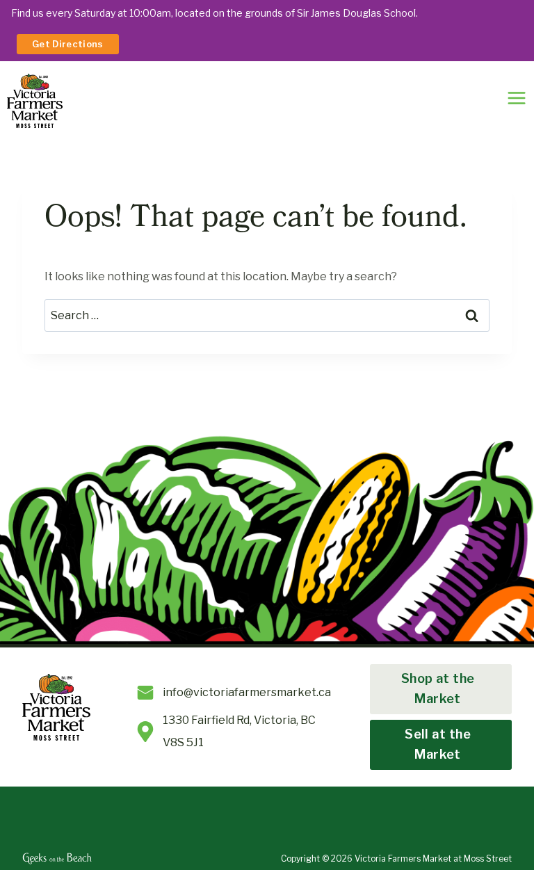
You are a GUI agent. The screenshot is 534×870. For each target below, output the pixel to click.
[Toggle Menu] (516, 98)
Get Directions (68, 43)
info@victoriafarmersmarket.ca (247, 692)
